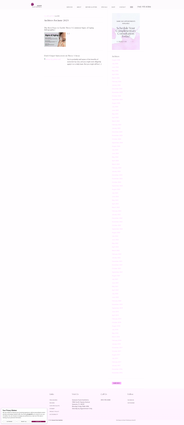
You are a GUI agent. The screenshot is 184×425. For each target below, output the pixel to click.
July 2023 (115, 193)
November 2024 (117, 135)
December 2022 (117, 218)
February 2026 (116, 82)
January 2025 (116, 128)
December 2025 (117, 89)
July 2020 (115, 294)
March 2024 (116, 164)
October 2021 (116, 268)
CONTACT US (122, 41)
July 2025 (115, 107)
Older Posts (116, 383)
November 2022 (117, 222)
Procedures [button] (53, 400)
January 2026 (116, 85)
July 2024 (115, 150)
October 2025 (116, 96)
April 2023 (115, 204)
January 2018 (116, 344)
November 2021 (117, 265)
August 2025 (116, 103)
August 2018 (116, 326)
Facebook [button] (131, 400)
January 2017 (116, 366)
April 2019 (115, 315)
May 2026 (115, 71)
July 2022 (115, 236)
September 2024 (117, 143)
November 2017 (117, 348)
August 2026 (116, 60)
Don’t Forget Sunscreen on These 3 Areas (62, 56)
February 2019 (116, 319)
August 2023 (116, 189)
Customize (9, 421)
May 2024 (115, 157)
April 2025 (115, 117)
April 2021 (115, 290)
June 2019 (115, 312)
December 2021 (117, 261)
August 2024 (116, 146)
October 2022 (116, 225)
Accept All (38, 421)
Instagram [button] (131, 403)
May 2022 (115, 243)
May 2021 (115, 286)
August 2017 (116, 355)
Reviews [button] (52, 403)
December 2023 (117, 175)
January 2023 (116, 215)
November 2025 (117, 92)
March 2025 (116, 121)
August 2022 (116, 233)
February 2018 (116, 340)
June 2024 (115, 153)
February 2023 (116, 211)
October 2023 (116, 182)
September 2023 (117, 186)
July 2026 (115, 64)
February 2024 (116, 168)
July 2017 (115, 358)
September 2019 (117, 308)
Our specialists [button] (55, 406)
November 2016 (117, 373)
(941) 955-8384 (105, 400)
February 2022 (116, 254)
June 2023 (115, 197)
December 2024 (117, 132)
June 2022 (115, 240)
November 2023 (117, 179)
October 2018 (116, 322)
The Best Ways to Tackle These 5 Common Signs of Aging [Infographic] (69, 29)
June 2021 (115, 283)
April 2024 (115, 161)
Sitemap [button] (52, 408)
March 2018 (116, 337)
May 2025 (115, 114)
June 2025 (115, 110)
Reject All (24, 421)
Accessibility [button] (54, 414)
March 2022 (116, 251)
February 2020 (116, 301)
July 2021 (115, 279)
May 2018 (115, 333)
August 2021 (116, 276)
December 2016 (117, 369)
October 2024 (116, 139)
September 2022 (117, 229)
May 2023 (115, 200)
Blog (49, 16)
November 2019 (117, 304)
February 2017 (116, 362)
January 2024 (116, 171)
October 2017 (116, 351)
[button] (69, 6)
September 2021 (117, 272)
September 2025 (117, 100)
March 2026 (116, 78)
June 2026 (115, 67)
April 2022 (115, 247)
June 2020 (115, 297)
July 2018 (115, 330)
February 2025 (116, 125)
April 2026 (115, 74)
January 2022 (116, 258)
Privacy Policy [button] (54, 411)
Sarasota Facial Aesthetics (36, 5)
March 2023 (116, 207)
